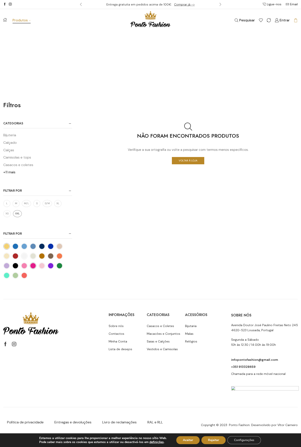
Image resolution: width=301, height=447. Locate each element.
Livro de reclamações (119, 422)
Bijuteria (9, 135)
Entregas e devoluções (72, 422)
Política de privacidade (25, 422)
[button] (80, 4)
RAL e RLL (155, 422)
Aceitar (188, 440)
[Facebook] (4, 4)
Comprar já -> (184, 4)
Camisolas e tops (17, 157)
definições (156, 442)
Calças (8, 150)
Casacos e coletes (18, 165)
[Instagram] (10, 4)
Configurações (244, 440)
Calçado (10, 142)
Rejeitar (213, 440)
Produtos (20, 20)
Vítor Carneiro (287, 425)
